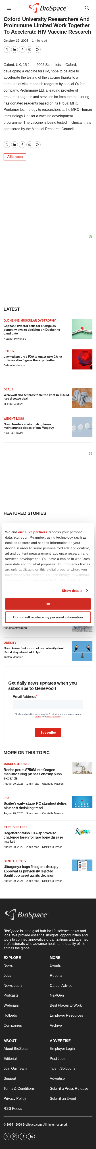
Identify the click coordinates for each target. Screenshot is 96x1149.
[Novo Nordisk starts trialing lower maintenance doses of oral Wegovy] (82, 427)
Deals (8, 389)
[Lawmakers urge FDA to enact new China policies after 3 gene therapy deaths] (82, 359)
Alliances (15, 157)
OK (48, 604)
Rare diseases (15, 827)
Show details (72, 590)
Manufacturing (16, 764)
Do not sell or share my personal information (48, 617)
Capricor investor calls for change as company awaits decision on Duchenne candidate (32, 329)
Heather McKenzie (15, 338)
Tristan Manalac (13, 657)
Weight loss (14, 418)
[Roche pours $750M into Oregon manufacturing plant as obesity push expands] (82, 768)
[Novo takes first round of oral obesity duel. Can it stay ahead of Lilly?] (82, 651)
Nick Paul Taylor (13, 433)
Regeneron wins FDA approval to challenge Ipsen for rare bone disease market (33, 837)
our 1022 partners (33, 532)
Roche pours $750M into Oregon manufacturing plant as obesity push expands (33, 774)
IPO (6, 798)
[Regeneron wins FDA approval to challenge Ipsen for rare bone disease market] (82, 831)
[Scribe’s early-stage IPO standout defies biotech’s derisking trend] (82, 802)
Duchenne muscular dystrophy (30, 320)
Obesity (10, 642)
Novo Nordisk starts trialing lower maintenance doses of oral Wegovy (29, 426)
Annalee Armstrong (15, 628)
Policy (9, 351)
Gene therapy (15, 861)
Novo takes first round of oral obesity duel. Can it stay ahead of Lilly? (34, 650)
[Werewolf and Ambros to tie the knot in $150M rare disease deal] (82, 398)
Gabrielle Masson (14, 365)
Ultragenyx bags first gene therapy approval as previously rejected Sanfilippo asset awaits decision (31, 871)
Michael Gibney (13, 403)
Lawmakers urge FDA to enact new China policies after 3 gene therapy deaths (33, 358)
